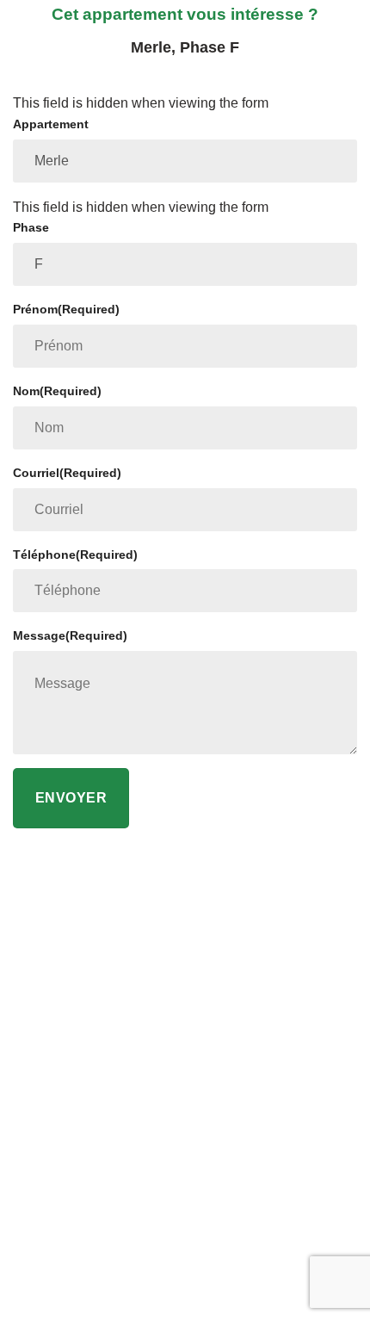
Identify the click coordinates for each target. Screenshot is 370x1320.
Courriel (67, 473)
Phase (31, 227)
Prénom (66, 309)
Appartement (51, 124)
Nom (57, 391)
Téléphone (75, 554)
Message (70, 635)
